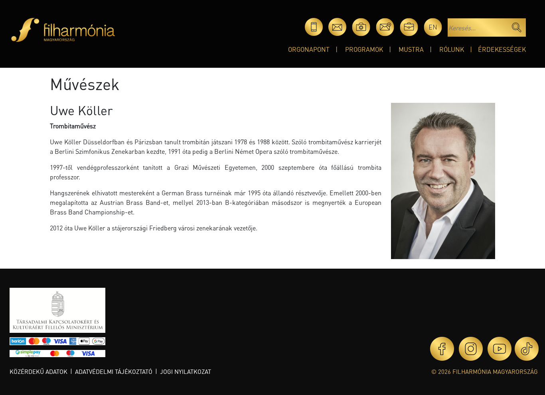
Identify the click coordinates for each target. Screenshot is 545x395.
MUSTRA (411, 49)
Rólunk (451, 49)
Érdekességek (502, 49)
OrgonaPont (309, 49)
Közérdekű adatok (38, 371)
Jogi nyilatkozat (185, 371)
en (432, 27)
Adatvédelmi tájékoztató (113, 371)
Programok (364, 49)
